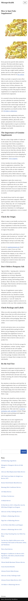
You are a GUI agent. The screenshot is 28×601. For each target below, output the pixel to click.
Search (24, 451)
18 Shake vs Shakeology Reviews (10, 516)
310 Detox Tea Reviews (7, 496)
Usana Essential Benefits (8, 566)
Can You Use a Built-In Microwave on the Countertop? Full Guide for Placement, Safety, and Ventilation (13, 542)
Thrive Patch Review (7, 549)
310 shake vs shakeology (10, 111)
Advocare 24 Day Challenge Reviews (11, 511)
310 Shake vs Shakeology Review (10, 584)
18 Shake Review (6, 500)
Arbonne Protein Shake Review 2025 (11, 580)
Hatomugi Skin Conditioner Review (11, 487)
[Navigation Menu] (25, 2)
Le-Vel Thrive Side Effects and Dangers (12, 525)
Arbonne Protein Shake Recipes (10, 571)
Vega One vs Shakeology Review (10, 520)
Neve (2, 599)
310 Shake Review (6, 491)
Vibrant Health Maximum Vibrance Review (13, 562)
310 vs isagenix (13, 158)
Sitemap (3, 596)
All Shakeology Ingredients (8, 461)
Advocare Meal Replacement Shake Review (13, 472)
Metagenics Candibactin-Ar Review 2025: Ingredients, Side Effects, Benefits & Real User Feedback (12, 556)
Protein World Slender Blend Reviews (11, 483)
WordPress (15, 599)
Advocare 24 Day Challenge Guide (10, 575)
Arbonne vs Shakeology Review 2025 (11, 529)
